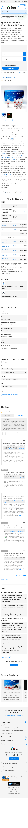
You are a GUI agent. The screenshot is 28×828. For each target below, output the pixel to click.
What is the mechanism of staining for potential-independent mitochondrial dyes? (13, 609)
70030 (14, 241)
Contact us (18, 72)
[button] (22, 6)
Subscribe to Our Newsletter (14, 717)
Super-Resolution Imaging (18, 16)
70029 (3, 153)
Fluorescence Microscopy (6, 16)
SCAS (3, 229)
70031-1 (15, 250)
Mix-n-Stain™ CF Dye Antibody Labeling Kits (11, 730)
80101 (15, 151)
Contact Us (14, 667)
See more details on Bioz (22, 581)
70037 (14, 229)
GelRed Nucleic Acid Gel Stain (7, 727)
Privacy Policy (14, 791)
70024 (13, 159)
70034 (14, 259)
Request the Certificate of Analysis (10, 394)
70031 (14, 245)
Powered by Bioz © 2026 (6, 581)
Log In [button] (25, 1)
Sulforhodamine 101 (6, 234)
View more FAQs (6, 659)
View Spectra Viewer (7, 120)
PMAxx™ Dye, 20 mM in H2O (7, 735)
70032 (14, 254)
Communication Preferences (14, 789)
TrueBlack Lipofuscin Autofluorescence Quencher (12, 732)
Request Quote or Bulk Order (8, 77)
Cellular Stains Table (7, 174)
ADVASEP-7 (4, 225)
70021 (11, 139)
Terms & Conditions (14, 793)
